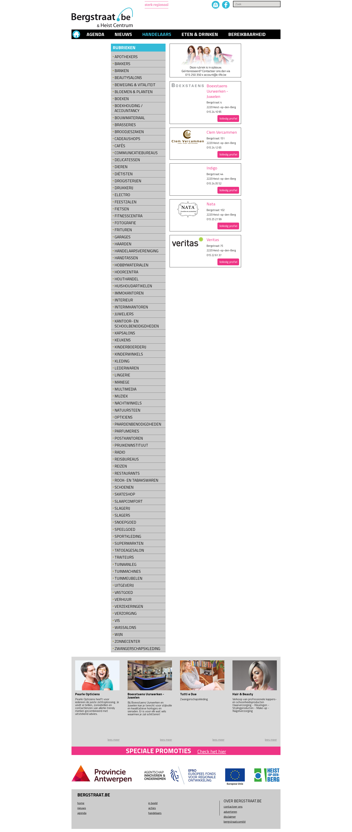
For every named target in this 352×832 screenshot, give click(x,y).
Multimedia (125, 389)
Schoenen (124, 487)
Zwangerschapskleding (137, 648)
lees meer (114, 739)
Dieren (121, 166)
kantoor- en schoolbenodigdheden (137, 324)
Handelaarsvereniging (136, 250)
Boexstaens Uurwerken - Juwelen (217, 91)
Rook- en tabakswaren (136, 480)
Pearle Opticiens (87, 694)
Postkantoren (129, 438)
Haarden (123, 243)
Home (80, 803)
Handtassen (126, 257)
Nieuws (123, 34)
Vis (117, 620)
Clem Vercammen (222, 132)
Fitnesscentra (128, 215)
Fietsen (122, 208)
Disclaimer (230, 816)
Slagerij (122, 508)
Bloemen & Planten (134, 91)
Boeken (122, 98)
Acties (152, 808)
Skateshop (125, 494)
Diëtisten (124, 173)
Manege (122, 382)
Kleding (122, 361)
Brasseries (125, 124)
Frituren (123, 229)
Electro (122, 194)
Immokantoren (129, 293)
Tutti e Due (188, 694)
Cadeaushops (127, 138)
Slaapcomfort (129, 501)
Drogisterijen (128, 180)
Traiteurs (124, 557)
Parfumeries (127, 431)
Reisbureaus (127, 459)
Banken (122, 70)
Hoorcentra (126, 272)
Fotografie (125, 222)
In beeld (152, 803)
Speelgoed (125, 529)
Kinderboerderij (130, 346)
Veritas (213, 240)
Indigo (212, 168)
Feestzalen (125, 201)
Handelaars (156, 34)
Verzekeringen (129, 606)
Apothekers (126, 56)
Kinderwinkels (129, 354)
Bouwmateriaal (130, 117)
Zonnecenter (127, 641)
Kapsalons (125, 333)
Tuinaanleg (125, 564)
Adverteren (230, 811)
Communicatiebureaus (136, 152)
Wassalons (125, 627)
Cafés (120, 145)
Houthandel (127, 278)
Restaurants (127, 473)
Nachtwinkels (128, 403)
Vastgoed (124, 592)
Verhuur (123, 599)
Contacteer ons (233, 806)
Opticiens (124, 417)
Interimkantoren (131, 307)
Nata (211, 204)
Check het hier (211, 751)
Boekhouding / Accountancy (129, 108)
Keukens (123, 340)
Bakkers (122, 63)
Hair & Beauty (242, 694)
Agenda (95, 34)
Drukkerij (124, 187)
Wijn (119, 634)
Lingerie (122, 375)
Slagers (122, 515)
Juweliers (124, 313)
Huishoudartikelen (133, 285)
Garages (123, 236)
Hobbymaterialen (131, 265)
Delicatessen (127, 159)
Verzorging (126, 613)
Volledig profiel (228, 118)
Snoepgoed (125, 522)
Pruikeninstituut (131, 445)
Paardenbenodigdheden (138, 424)
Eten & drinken (200, 34)
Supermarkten (129, 543)
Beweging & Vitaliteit (135, 84)
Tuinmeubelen (128, 578)
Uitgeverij (124, 585)
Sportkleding (128, 536)
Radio (120, 452)
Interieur (124, 300)
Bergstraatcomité (235, 821)
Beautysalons (128, 77)
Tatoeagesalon (129, 550)
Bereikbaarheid (247, 34)
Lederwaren (127, 368)
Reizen (121, 466)
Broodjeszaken (129, 131)
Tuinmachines (128, 571)
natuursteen (127, 410)
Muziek (121, 396)
